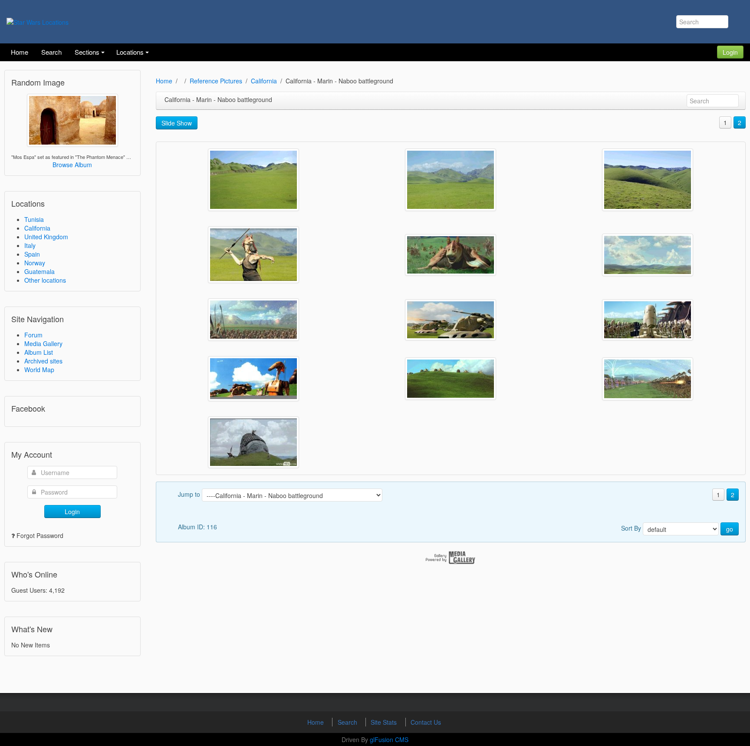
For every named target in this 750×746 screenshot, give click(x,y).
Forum (33, 334)
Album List (38, 352)
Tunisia (34, 219)
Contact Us (426, 722)
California (37, 228)
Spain (32, 254)
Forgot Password (39, 535)
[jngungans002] (647, 255)
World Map (39, 369)
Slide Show (176, 123)
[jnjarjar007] (450, 255)
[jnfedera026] (253, 378)
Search (348, 722)
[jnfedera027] (647, 319)
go (729, 529)
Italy (30, 245)
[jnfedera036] (450, 319)
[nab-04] (253, 180)
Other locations (45, 280)
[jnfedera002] (647, 378)
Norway (34, 262)
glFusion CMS (389, 739)
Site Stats (384, 722)
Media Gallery (43, 343)
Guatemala (39, 271)
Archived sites (43, 360)
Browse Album (72, 164)
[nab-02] (647, 180)
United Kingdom (46, 236)
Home (164, 80)
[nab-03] (450, 180)
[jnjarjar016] (253, 254)
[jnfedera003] (450, 378)
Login (730, 52)
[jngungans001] (253, 319)
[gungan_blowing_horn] (253, 442)
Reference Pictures (216, 80)
